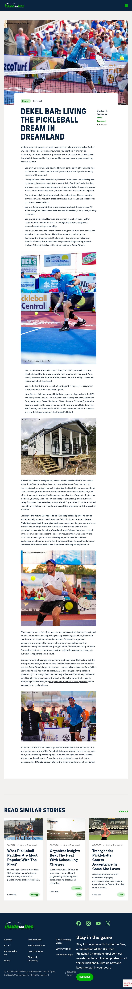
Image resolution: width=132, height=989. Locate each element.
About (7, 945)
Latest (7, 960)
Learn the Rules (35, 951)
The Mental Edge (64, 954)
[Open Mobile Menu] (126, 5)
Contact (8, 939)
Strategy (25, 101)
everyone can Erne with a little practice (68, 681)
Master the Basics (36, 945)
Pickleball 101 (35, 939)
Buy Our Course (63, 949)
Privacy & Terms (71, 973)
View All (123, 811)
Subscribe (84, 977)
